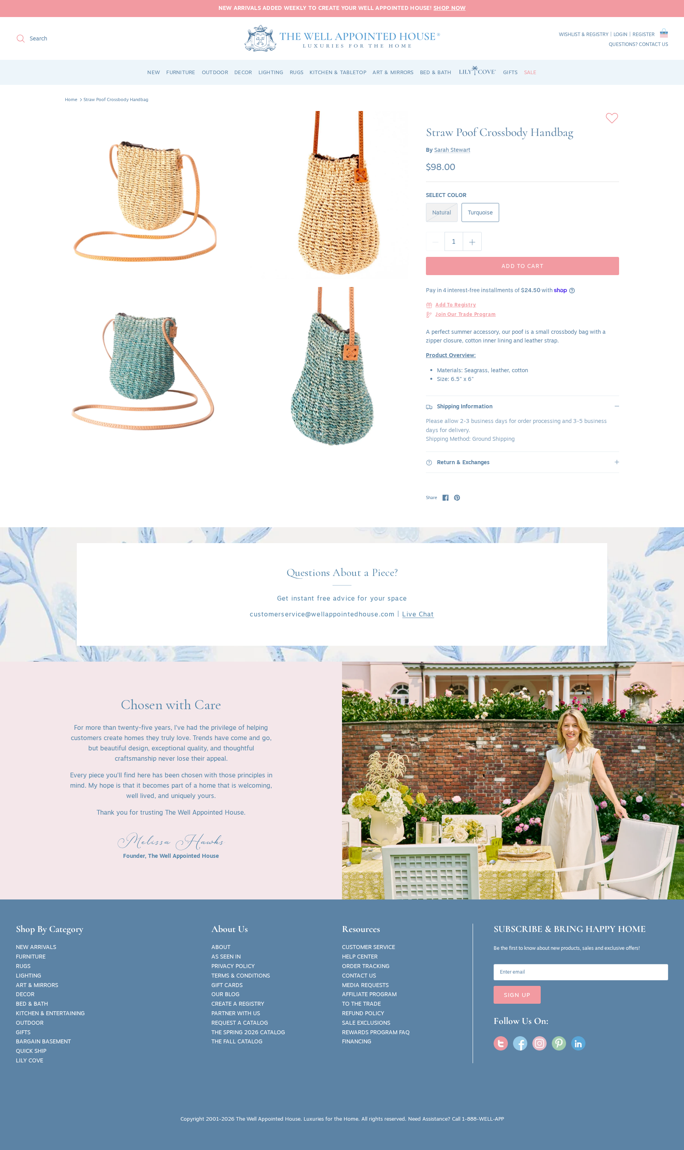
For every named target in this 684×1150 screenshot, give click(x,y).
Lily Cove (29, 1060)
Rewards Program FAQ (376, 1032)
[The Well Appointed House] (342, 38)
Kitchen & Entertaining (50, 1013)
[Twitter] (501, 1043)
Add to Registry (455, 305)
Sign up (517, 995)
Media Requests (365, 985)
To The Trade (361, 1004)
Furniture (31, 957)
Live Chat (418, 614)
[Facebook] (520, 1043)
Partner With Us (235, 1013)
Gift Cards (227, 985)
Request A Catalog (239, 1023)
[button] (664, 34)
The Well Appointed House (268, 1118)
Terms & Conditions (240, 976)
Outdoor (30, 1023)
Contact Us (359, 976)
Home (71, 99)
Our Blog (225, 994)
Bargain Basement (43, 1041)
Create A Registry (237, 1004)
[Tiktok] (578, 1043)
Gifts (23, 1032)
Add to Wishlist (612, 118)
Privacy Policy (233, 966)
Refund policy (363, 1013)
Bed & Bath (32, 1004)
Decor (25, 994)
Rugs (23, 966)
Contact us (653, 44)
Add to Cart (522, 266)
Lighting (28, 976)
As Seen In (226, 957)
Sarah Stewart (452, 150)
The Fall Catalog (236, 1041)
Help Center (360, 957)
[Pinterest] (559, 1043)
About (220, 947)
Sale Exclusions (366, 1023)
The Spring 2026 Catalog (248, 1032)
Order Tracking (366, 966)
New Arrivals (36, 947)
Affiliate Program (369, 994)
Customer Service (368, 947)
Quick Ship (31, 1051)
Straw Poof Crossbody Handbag (116, 99)
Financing (356, 1041)
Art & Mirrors (37, 985)
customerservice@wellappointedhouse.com (322, 614)
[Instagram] (539, 1043)
